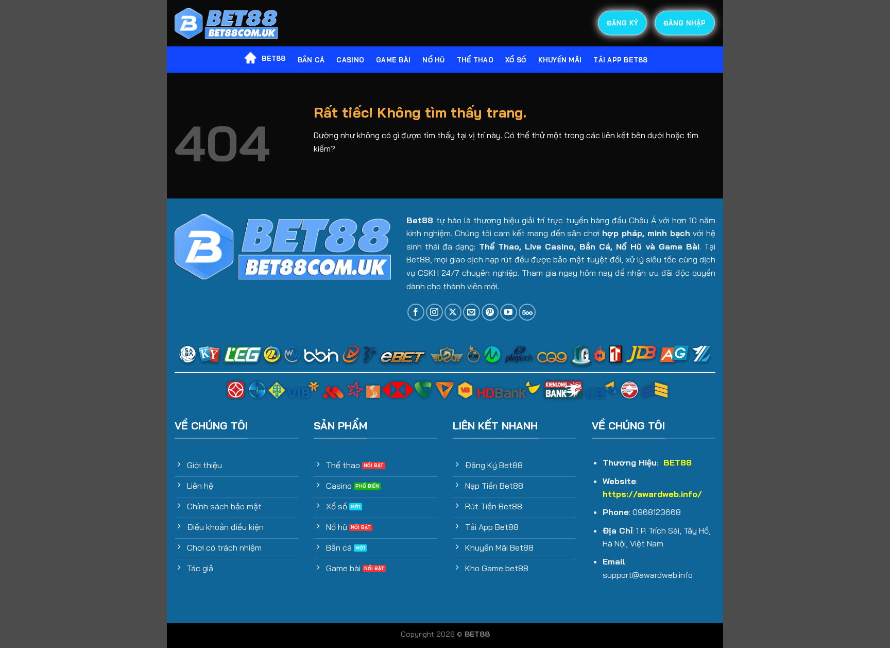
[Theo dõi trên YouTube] (508, 312)
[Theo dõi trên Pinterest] (490, 312)
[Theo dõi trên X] (452, 312)
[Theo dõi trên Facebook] (415, 312)
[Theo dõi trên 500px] (527, 312)
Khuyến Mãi (560, 60)
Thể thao (475, 60)
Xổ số (515, 60)
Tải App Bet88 (620, 60)
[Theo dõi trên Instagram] (434, 312)
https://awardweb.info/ (652, 494)
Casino (350, 60)
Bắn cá (311, 60)
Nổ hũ (433, 60)
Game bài (393, 60)
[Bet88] (226, 23)
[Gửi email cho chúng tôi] (471, 312)
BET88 (273, 58)
